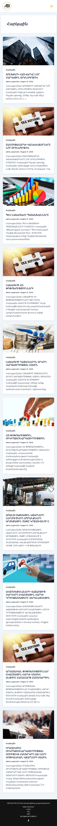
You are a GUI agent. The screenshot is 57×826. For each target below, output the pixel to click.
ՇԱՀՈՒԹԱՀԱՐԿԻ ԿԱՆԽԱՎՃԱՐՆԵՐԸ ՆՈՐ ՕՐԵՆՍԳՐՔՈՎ (28, 146)
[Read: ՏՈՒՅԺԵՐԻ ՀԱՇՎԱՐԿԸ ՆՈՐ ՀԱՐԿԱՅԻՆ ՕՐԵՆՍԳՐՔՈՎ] (28, 51)
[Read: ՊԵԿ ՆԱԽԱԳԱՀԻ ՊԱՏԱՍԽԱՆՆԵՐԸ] (28, 191)
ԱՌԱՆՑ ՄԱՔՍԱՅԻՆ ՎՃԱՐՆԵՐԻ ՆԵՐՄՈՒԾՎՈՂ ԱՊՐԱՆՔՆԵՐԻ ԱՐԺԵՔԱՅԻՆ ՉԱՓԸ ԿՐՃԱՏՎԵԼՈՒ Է (27, 518)
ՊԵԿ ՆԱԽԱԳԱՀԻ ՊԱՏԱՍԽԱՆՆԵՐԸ (27, 214)
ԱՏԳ (28, 814)
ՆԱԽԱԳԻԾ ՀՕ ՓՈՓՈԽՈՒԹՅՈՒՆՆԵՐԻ (20, 287)
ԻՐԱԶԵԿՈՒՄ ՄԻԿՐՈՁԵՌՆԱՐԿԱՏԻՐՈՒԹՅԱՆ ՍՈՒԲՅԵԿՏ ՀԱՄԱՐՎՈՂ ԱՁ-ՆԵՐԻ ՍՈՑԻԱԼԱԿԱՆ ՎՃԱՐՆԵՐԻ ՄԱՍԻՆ (26, 753)
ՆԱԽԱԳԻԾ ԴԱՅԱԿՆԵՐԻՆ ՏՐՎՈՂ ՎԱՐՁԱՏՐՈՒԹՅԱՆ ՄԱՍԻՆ (26, 363)
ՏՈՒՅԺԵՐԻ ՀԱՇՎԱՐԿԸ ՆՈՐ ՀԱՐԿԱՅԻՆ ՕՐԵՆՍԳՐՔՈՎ (23, 76)
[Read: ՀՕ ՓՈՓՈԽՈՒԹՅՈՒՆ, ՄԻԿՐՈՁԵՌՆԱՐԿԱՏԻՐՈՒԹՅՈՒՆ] (28, 412)
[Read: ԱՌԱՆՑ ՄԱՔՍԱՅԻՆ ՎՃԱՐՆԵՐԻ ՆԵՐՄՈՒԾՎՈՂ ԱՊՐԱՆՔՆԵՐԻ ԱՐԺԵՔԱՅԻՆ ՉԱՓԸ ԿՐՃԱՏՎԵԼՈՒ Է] (28, 491)
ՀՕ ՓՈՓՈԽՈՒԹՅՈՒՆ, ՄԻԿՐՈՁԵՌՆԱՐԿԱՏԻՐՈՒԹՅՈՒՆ (25, 437)
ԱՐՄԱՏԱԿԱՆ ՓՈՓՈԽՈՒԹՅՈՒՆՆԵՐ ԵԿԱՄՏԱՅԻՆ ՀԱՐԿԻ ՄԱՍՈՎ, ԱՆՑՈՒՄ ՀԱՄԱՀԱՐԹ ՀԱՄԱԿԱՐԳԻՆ (27, 674)
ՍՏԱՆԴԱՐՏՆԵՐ (28, 807)
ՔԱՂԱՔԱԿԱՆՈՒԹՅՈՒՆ (28, 816)
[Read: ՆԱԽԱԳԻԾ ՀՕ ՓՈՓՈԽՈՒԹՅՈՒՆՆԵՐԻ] (28, 261)
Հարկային (10, 70)
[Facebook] (28, 821)
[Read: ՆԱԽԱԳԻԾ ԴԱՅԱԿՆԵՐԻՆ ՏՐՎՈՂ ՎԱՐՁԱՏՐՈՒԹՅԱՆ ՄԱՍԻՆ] (28, 338)
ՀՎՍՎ (28, 809)
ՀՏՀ (28, 812)
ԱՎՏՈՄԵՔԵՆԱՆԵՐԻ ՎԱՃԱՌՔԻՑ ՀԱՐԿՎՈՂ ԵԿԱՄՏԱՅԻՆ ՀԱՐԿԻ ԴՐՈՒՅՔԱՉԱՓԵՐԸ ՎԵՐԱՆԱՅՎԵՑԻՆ (28, 594)
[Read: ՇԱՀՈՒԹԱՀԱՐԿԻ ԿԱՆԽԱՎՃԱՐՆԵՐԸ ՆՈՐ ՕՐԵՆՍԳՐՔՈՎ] (28, 121)
